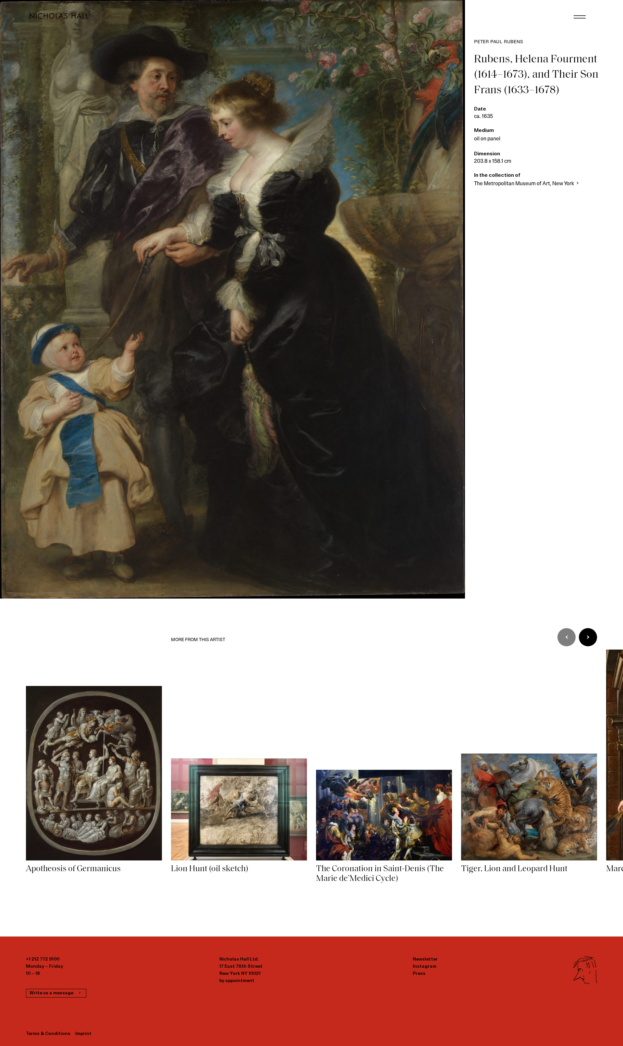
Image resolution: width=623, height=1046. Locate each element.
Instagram (424, 966)
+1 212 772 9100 (42, 959)
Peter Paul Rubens (498, 42)
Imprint (83, 1033)
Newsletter (425, 959)
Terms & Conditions (48, 1033)
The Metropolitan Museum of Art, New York (524, 184)
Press (419, 973)
